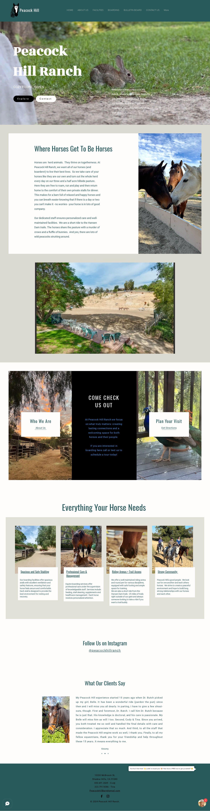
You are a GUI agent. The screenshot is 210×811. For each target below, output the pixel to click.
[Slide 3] (108, 753)
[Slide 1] (101, 753)
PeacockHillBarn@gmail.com (105, 790)
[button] (105, 308)
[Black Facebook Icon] (102, 796)
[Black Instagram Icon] (108, 796)
